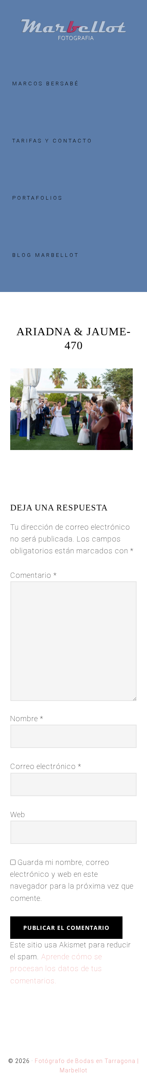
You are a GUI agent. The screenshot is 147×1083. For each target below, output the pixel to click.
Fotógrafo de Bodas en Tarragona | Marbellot (73, 29)
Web (17, 814)
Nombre (26, 718)
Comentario (33, 575)
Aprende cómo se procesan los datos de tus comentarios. (56, 968)
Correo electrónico (45, 766)
